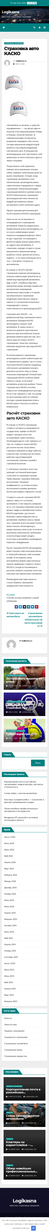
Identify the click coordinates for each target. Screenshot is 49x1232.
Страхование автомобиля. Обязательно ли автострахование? (33, 619)
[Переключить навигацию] (44, 27)
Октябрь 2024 (10, 926)
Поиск (7, 754)
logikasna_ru (21, 61)
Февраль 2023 (10, 1001)
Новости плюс (10, 1025)
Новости (8, 1018)
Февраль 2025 (10, 919)
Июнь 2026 (9, 850)
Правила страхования (14, 1031)
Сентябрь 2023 (11, 957)
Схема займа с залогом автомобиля (20, 793)
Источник (11, 595)
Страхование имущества (15, 1056)
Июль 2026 (9, 843)
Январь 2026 (10, 881)
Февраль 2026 (10, 875)
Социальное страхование (15, 1037)
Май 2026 (8, 856)
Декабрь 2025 (10, 888)
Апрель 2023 (10, 989)
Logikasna (10, 12)
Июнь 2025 (9, 907)
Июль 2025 (9, 900)
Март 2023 (9, 995)
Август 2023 (9, 963)
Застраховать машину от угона (24, 680)
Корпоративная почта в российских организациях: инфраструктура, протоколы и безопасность (23, 784)
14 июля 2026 (14, 1149)
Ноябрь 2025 (10, 894)
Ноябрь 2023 (10, 951)
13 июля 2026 (14, 1176)
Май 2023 (8, 982)
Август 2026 (9, 837)
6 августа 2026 (15, 1097)
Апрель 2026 (10, 862)
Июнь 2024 (9, 932)
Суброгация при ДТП (21, 734)
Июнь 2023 (9, 976)
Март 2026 (9, 869)
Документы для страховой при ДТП (20, 706)
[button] (34, 27)
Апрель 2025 (10, 913)
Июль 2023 (9, 970)
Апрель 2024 (10, 944)
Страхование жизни (13, 1050)
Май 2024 (8, 938)
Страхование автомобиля (14, 43)
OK (33, 1228)
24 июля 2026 (14, 1123)
